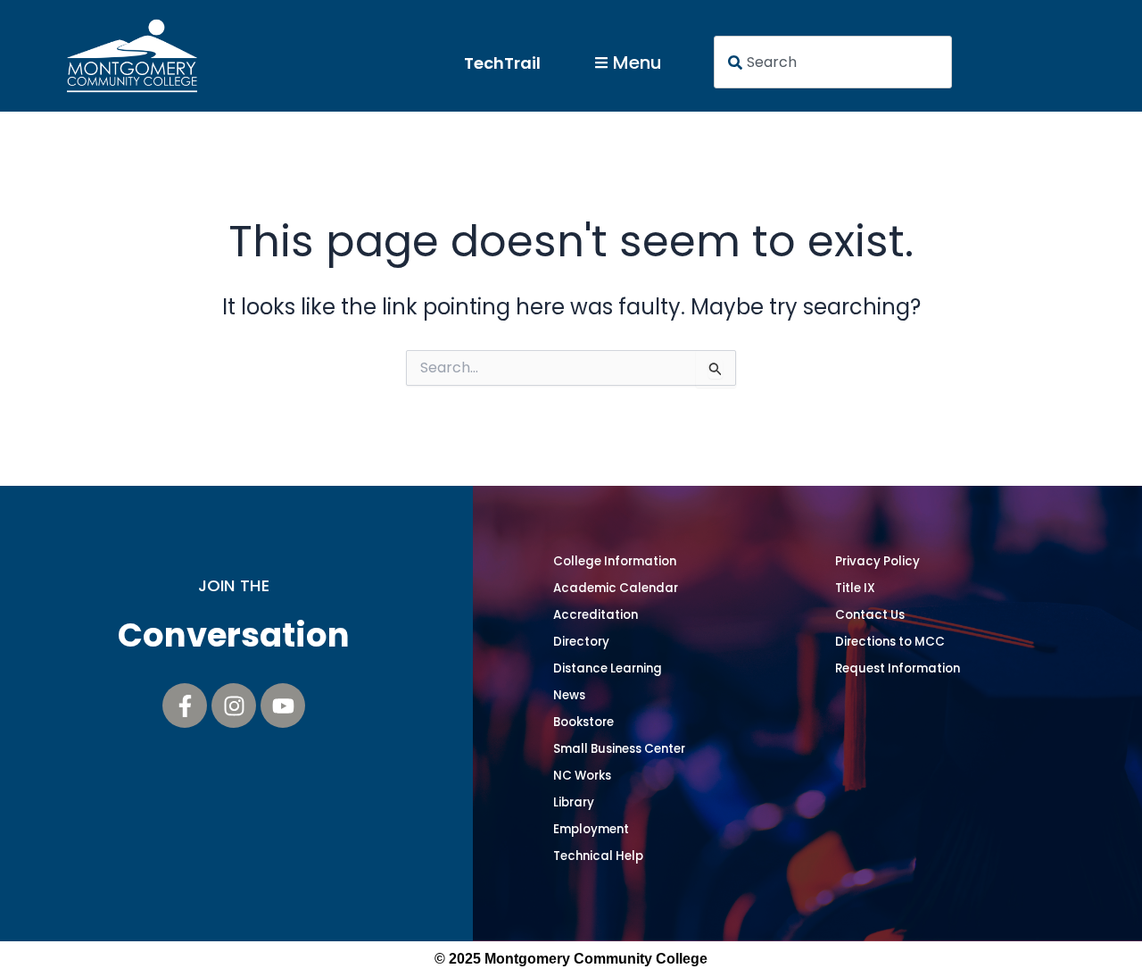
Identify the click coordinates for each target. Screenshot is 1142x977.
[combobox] (833, 62)
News (569, 695)
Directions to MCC (890, 641)
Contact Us (870, 614)
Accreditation (595, 614)
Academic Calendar (615, 588)
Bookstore (583, 722)
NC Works (582, 775)
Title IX (855, 588)
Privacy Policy (877, 561)
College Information (614, 561)
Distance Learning (607, 668)
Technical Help (598, 856)
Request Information (897, 668)
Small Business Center (619, 748)
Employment (591, 829)
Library (573, 802)
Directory (581, 641)
